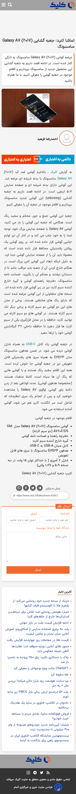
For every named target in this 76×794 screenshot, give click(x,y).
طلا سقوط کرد (60, 674)
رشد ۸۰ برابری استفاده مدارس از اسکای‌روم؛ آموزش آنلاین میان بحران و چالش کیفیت (37, 631)
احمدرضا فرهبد (47, 139)
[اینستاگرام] (28, 773)
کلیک (53, 172)
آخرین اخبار (64, 592)
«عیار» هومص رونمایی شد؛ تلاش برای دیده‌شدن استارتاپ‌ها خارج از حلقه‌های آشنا (38, 614)
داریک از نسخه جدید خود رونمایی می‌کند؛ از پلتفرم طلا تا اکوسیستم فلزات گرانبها (41, 603)
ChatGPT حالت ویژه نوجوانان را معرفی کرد (41, 668)
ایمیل (33, 514)
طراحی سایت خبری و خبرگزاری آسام (33, 787)
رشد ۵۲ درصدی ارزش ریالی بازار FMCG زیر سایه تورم (38, 694)
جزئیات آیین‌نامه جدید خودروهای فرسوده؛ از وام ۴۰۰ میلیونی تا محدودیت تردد (39, 727)
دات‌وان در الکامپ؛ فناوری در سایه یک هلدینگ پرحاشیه (39, 705)
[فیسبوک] (26, 489)
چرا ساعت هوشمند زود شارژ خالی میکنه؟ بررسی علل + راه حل (38, 683)
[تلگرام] (40, 489)
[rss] (48, 773)
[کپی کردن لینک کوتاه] (38, 495)
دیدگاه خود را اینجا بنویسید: (53, 528)
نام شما (65, 514)
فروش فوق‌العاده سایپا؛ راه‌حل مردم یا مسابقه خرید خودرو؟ (40, 716)
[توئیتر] (33, 489)
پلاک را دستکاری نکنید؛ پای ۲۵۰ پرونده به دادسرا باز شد (38, 659)
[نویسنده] (66, 139)
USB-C (30, 344)
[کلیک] (62, 5)
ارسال (38, 570)
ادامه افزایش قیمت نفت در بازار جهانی (44, 623)
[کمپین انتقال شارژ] (38, 159)
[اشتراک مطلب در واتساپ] (19, 488)
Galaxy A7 (64, 178)
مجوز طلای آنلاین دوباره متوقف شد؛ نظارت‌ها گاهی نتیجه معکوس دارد (40, 649)
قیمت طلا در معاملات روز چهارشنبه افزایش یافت (38, 640)
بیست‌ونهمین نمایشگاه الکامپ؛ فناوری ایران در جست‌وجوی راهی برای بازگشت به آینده (39, 738)
